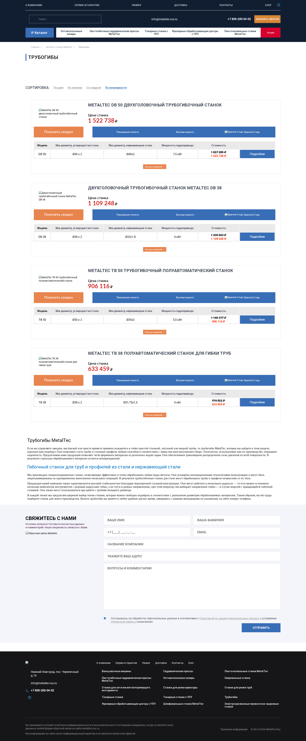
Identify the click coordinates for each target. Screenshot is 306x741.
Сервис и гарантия (126, 662)
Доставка (161, 662)
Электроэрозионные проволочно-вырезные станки (252, 705)
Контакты (177, 662)
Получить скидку (58, 132)
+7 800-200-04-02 (239, 19)
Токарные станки (112, 697)
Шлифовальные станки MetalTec (183, 703)
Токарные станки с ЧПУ (156, 32)
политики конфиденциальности (72, 725)
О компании (103, 662)
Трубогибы (231, 697)
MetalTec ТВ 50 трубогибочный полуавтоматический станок (160, 270)
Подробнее (257, 154)
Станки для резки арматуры (180, 687)
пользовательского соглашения (112, 725)
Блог (191, 662)
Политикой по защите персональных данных (229, 618)
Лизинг (146, 662)
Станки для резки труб (238, 687)
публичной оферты (123, 621)
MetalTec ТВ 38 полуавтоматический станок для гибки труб (159, 353)
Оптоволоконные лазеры (71, 32)
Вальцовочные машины (116, 671)
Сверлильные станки (237, 678)
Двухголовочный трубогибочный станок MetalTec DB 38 (155, 187)
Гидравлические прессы (178, 671)
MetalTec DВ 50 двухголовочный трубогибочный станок (155, 105)
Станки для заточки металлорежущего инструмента (126, 689)
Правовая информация (234, 729)
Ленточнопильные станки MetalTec (240, 32)
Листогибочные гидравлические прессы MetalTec (114, 32)
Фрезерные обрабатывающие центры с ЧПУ (195, 32)
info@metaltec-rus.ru (44, 683)
